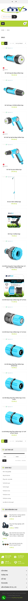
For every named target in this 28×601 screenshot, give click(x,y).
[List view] (5, 43)
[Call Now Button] (4, 598)
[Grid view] (2, 43)
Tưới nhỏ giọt (6, 487)
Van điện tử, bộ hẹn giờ (8, 502)
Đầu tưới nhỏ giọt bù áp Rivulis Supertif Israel (15, 544)
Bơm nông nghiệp (7, 471)
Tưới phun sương (7, 498)
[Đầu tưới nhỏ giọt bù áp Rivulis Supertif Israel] (5, 544)
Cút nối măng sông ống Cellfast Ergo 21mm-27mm (14, 398)
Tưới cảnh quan (6, 483)
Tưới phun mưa (6, 490)
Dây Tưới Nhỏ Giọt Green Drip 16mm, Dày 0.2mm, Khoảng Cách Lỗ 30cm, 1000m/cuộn (17, 534)
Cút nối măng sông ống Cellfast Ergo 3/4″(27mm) (14, 364)
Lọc (4, 460)
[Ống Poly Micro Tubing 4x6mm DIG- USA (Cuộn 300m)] (5, 516)
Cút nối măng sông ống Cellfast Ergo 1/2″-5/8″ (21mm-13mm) (14, 432)
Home (2, 30)
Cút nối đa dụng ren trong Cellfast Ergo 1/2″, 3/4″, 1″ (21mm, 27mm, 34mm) (14, 266)
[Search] (14, 16)
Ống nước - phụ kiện (7, 479)
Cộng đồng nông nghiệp (16, 597)
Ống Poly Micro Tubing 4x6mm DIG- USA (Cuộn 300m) (17, 515)
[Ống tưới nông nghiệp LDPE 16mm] (5, 525)
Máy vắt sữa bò (6, 475)
